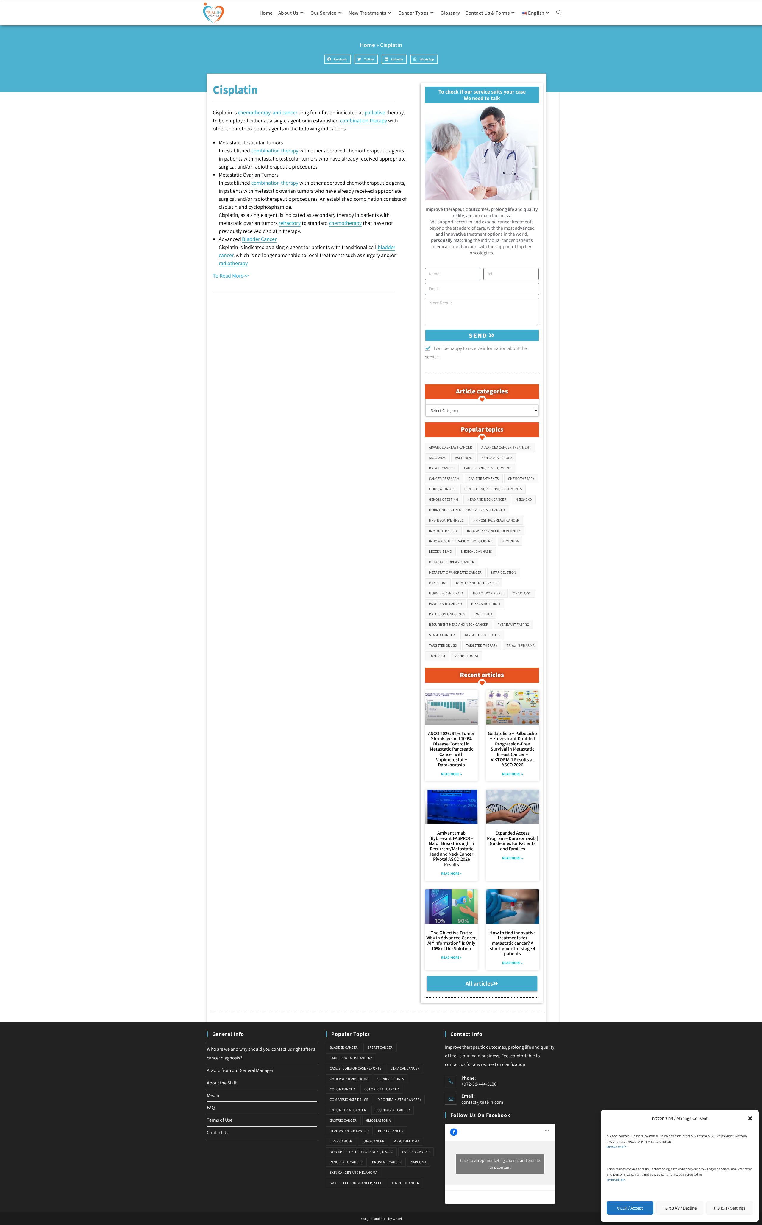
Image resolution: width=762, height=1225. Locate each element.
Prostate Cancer (387, 1162)
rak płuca (484, 614)
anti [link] (277, 112)
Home (367, 45)
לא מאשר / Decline (680, 1208)
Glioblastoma (378, 1120)
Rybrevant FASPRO (513, 624)
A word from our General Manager (240, 1070)
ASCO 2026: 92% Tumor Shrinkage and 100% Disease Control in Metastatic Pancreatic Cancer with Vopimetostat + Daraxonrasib (451, 749)
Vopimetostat (467, 655)
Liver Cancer (341, 1141)
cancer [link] (289, 112)
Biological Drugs (496, 457)
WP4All (398, 1218)
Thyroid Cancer (405, 1183)
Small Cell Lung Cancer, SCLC (356, 1183)
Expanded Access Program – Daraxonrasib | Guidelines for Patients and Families (512, 841)
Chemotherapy (521, 478)
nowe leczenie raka (446, 593)
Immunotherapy (443, 530)
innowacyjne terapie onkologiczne (461, 541)
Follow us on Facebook (480, 1115)
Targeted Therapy (481, 645)
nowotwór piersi (488, 593)
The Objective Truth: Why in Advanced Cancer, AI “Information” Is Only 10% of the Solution (451, 941)
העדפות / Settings (729, 1208)
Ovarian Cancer (416, 1151)
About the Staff (222, 1083)
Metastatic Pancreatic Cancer (455, 572)
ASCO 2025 (437, 457)
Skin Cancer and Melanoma (353, 1172)
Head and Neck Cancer (486, 499)
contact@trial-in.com (482, 1102)
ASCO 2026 (463, 457)
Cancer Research (444, 478)
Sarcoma (419, 1162)
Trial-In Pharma (520, 645)
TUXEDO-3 (437, 655)
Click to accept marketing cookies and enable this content (500, 1164)
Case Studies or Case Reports (355, 1068)
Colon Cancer (342, 1089)
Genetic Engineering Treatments (493, 489)
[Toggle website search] (559, 12)
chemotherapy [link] (254, 112)
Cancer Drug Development (487, 468)
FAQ (211, 1107)
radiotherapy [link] (233, 263)
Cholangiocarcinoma (349, 1078)
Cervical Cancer (405, 1068)
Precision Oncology (447, 614)
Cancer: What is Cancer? (351, 1058)
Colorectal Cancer (381, 1089)
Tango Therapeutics (482, 635)
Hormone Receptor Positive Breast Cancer (467, 510)
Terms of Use (616, 1179)
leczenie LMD (440, 551)
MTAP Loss (438, 582)
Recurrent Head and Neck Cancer (458, 624)
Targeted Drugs (443, 645)
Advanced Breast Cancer (450, 447)
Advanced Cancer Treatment (506, 447)
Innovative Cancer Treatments (494, 530)
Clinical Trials (442, 489)
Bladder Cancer (344, 1047)
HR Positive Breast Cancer (496, 520)
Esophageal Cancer (392, 1110)
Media (213, 1095)
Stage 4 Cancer (442, 635)
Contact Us (217, 1132)
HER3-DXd (524, 499)
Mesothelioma (406, 1141)
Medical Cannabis (476, 551)
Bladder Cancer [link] (259, 239)
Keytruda (510, 541)
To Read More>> (231, 275)
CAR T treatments (484, 478)
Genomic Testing (443, 499)
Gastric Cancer (343, 1120)
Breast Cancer (442, 468)
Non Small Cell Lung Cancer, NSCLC (361, 1151)
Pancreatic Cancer (445, 603)
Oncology (522, 593)
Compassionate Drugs (349, 1099)
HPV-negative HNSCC (446, 520)
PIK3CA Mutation (485, 603)
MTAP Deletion (503, 572)
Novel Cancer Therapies (477, 582)
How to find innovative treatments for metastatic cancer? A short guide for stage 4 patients (512, 943)
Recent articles (482, 674)
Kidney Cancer (390, 1131)
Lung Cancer (373, 1141)
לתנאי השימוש (616, 1147)
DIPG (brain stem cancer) (399, 1099)
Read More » (451, 774)
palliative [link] (375, 112)
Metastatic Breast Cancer (451, 562)
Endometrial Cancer (348, 1110)
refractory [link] (290, 223)
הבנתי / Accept (630, 1208)
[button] (750, 1118)
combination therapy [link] (363, 120)
